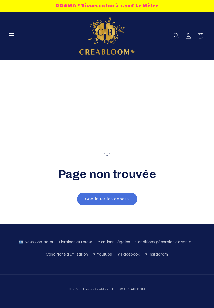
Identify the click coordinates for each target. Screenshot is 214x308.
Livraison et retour (75, 242)
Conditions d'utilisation (67, 254)
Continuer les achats (107, 199)
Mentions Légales (114, 242)
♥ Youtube (102, 254)
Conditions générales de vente (163, 242)
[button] (11, 36)
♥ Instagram (156, 254)
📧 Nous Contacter (36, 242)
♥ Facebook (128, 254)
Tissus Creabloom (97, 289)
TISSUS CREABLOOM (128, 289)
